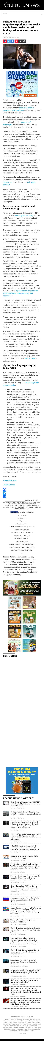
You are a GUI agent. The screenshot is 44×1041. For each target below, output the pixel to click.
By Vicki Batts (21, 882)
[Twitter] (22, 493)
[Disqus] (22, 685)
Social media (32, 572)
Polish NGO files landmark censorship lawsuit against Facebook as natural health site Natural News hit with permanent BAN (25, 848)
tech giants (7, 575)
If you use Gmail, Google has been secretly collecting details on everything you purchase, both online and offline (25, 878)
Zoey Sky (16, 37)
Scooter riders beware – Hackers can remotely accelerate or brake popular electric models (23, 962)
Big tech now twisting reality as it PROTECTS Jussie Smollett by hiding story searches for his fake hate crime (25, 804)
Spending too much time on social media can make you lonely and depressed (20, 293)
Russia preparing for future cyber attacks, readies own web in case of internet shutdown (24, 900)
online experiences (28, 567)
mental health (30, 358)
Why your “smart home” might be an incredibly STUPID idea (22, 921)
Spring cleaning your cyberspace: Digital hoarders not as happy (24, 857)
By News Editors (22, 1006)
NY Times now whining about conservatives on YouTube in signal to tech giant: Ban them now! (25, 814)
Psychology (28, 570)
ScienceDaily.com (10, 481)
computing (7, 559)
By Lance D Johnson (23, 966)
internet (6, 564)
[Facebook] (22, 489)
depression (7, 182)
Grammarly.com (9, 485)
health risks (21, 562)
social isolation (20, 572)
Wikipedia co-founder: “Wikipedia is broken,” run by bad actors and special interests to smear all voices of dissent (25, 972)
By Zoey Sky (21, 860)
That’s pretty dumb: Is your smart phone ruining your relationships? (24, 981)
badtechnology (28, 557)
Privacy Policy (22, 1033)
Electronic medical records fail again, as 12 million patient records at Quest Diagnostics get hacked (25, 930)
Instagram (31, 562)
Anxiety (18, 557)
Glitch (13, 562)
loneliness (14, 564)
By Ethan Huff (21, 894)
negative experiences (11, 567)
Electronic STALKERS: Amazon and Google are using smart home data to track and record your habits (24, 952)
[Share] (22, 496)
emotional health (29, 559)
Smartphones (8, 572)
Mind (33, 564)
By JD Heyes (21, 808)
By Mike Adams (22, 842)
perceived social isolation (13, 570)
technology (17, 575)
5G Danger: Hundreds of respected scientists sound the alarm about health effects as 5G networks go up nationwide (25, 1002)
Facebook (6, 562)
